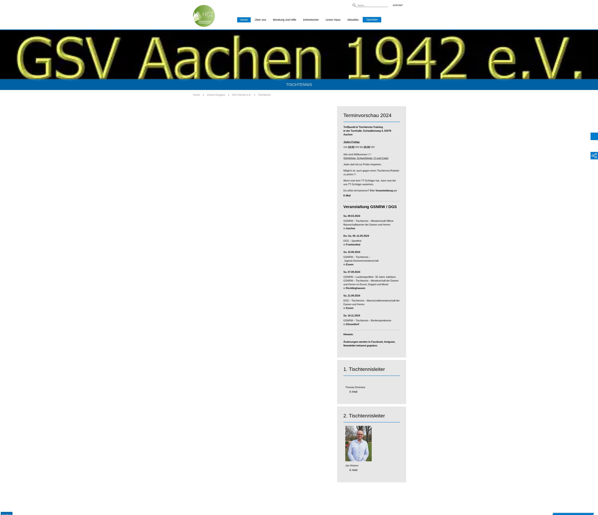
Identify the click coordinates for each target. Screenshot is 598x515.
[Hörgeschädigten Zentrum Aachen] (204, 15)
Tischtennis (264, 95)
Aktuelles (353, 19)
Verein (244, 19)
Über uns (260, 19)
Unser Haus (333, 19)
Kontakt (398, 5)
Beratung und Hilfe (284, 19)
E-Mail (353, 391)
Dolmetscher (311, 19)
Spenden (372, 19)
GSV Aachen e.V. (241, 95)
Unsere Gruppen (216, 95)
